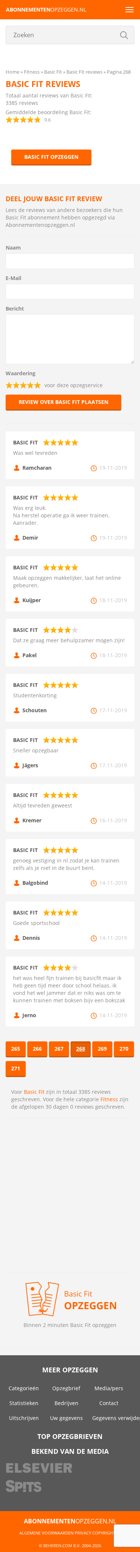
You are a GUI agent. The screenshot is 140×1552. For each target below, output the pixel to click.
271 (15, 1068)
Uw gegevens (66, 1417)
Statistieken (23, 1403)
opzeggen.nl (46, 9)
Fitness (109, 1099)
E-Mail (13, 278)
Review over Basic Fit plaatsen (63, 401)
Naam (13, 247)
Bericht (15, 308)
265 (15, 1048)
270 (123, 1048)
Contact (108, 1403)
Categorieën (24, 1388)
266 (37, 1048)
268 (80, 1048)
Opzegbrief (66, 1388)
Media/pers (108, 1388)
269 (102, 1048)
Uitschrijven (24, 1417)
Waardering (20, 373)
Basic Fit (34, 1091)
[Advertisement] (70, 1195)
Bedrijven (66, 1403)
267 (59, 1048)
